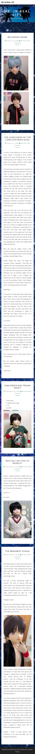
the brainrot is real (17, 551)
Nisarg (17, 751)
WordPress (23, 749)
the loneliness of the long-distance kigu (17, 138)
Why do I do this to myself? (17, 462)
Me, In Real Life (7, 2)
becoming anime (17, 37)
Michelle (24, 40)
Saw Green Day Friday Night (17, 386)
